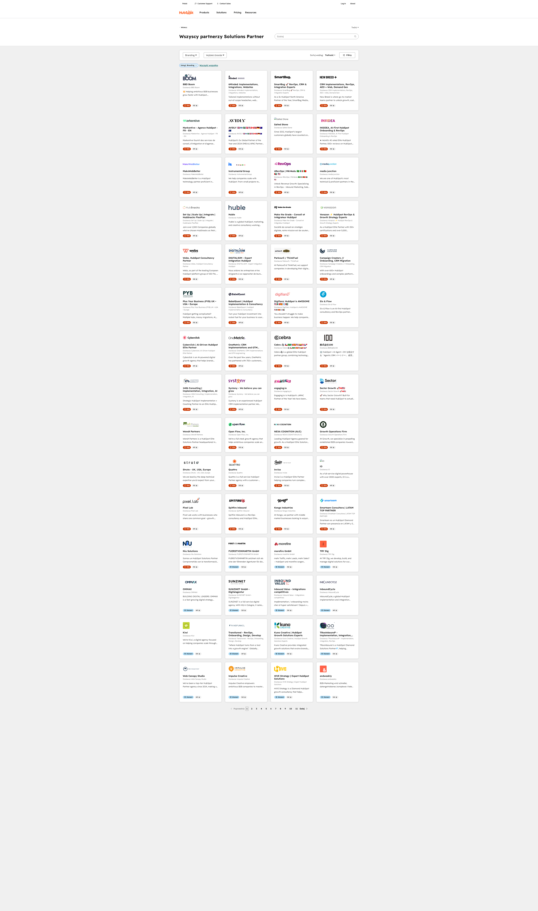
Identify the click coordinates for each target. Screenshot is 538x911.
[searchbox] (317, 36)
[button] (355, 27)
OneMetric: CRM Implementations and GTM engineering (243, 346)
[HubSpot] (186, 13)
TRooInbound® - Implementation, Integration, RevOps (335, 634)
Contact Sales (225, 4)
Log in (343, 4)
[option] (190, 55)
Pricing (237, 12)
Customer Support (205, 4)
